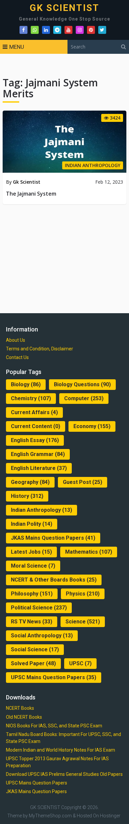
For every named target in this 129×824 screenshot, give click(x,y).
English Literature (39, 468)
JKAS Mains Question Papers (53, 538)
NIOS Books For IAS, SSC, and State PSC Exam (54, 725)
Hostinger (110, 815)
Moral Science (33, 566)
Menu (16, 47)
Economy (91, 426)
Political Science (39, 607)
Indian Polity (31, 524)
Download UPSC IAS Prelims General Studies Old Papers (64, 774)
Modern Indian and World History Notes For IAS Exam (60, 750)
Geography (30, 482)
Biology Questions (82, 384)
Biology (26, 384)
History (27, 496)
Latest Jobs (31, 552)
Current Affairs (34, 412)
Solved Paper (33, 663)
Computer (84, 398)
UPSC (80, 663)
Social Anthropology (42, 635)
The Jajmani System (31, 193)
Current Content (35, 426)
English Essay (35, 440)
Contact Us (17, 357)
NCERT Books (20, 708)
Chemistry (31, 398)
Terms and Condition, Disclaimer (39, 348)
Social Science (35, 649)
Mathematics (88, 552)
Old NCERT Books (24, 717)
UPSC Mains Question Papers (53, 677)
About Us (15, 340)
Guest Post (82, 482)
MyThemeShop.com (50, 815)
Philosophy (32, 594)
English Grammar (38, 454)
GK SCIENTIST (64, 8)
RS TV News (31, 621)
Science (82, 621)
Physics (83, 594)
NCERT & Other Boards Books (54, 580)
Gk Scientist (26, 182)
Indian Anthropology (41, 510)
